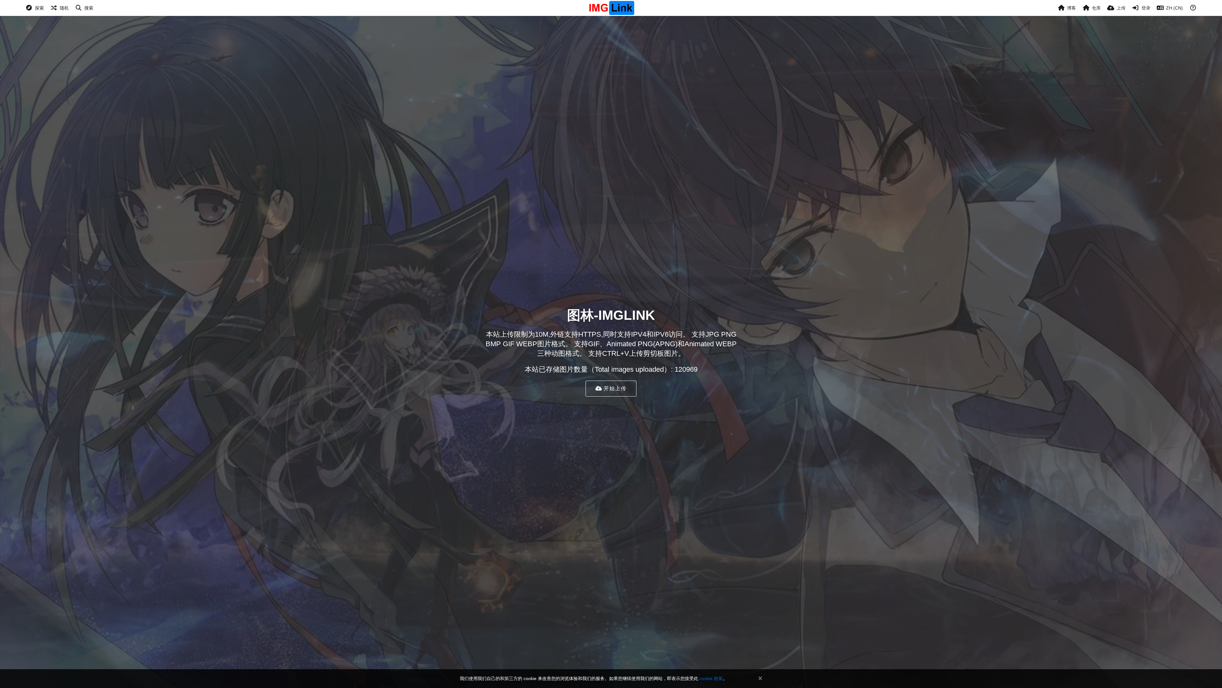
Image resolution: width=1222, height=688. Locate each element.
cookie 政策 (711, 678)
